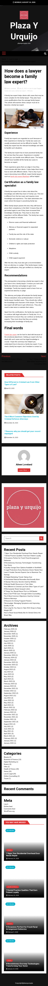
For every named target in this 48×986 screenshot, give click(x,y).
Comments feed (9, 809)
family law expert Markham (19, 176)
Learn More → (24, 470)
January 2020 (9, 743)
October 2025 (9, 638)
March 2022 (8, 707)
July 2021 (7, 726)
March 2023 (8, 681)
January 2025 (9, 653)
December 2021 (9, 714)
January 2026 (9, 631)
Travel (6, 778)
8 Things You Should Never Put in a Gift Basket (20, 591)
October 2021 (9, 719)
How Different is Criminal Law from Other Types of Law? (24, 586)
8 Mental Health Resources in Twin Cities (18, 584)
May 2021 (7, 731)
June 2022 (7, 700)
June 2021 (7, 729)
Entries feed (8, 806)
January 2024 (9, 660)
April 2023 (7, 679)
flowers (6, 764)
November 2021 (9, 717)
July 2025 (7, 643)
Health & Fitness (10, 769)
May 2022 (7, 703)
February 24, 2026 (13, 858)
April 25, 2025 (10, 388)
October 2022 (9, 691)
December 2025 (9, 634)
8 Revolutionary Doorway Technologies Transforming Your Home (22, 965)
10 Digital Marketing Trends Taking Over (18, 577)
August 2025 (8, 641)
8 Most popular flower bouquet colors (17, 589)
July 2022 (7, 698)
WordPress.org (9, 811)
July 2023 (7, 672)
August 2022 (8, 695)
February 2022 (9, 710)
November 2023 (9, 665)
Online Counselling (10, 776)
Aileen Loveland (11, 88)
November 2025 (9, 636)
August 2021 (8, 724)
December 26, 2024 (12, 423)
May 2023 (7, 676)
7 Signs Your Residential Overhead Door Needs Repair (23, 553)
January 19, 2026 (12, 969)
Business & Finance (11, 759)
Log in (6, 804)
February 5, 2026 (12, 932)
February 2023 (9, 684)
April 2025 (7, 648)
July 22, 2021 (23, 88)
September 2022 (10, 693)
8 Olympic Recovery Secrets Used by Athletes (20, 582)
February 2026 (9, 629)
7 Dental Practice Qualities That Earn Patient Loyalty (22, 556)
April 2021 (7, 733)
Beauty (6, 757)
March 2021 (8, 736)
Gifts (5, 766)
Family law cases (9, 91)
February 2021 (9, 738)
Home (6, 771)
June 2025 (7, 646)
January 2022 (9, 712)
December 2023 (9, 662)
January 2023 (9, 686)
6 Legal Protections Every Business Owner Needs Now (23, 570)
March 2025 (8, 650)
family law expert (21, 91)
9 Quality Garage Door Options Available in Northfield (22, 567)
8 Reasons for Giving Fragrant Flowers (17, 601)
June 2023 (7, 674)
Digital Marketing (10, 762)
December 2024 (9, 655)
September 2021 (10, 722)
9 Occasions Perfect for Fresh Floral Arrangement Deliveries (21, 928)
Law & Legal (33, 88)
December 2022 (9, 688)
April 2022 (7, 705)
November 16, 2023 (12, 437)
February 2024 (9, 657)
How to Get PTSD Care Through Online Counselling (22, 594)
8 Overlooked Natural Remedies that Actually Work (22, 579)
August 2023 (8, 669)
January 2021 (9, 741)
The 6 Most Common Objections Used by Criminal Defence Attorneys (21, 418)
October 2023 (9, 667)
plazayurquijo (28, 983)
